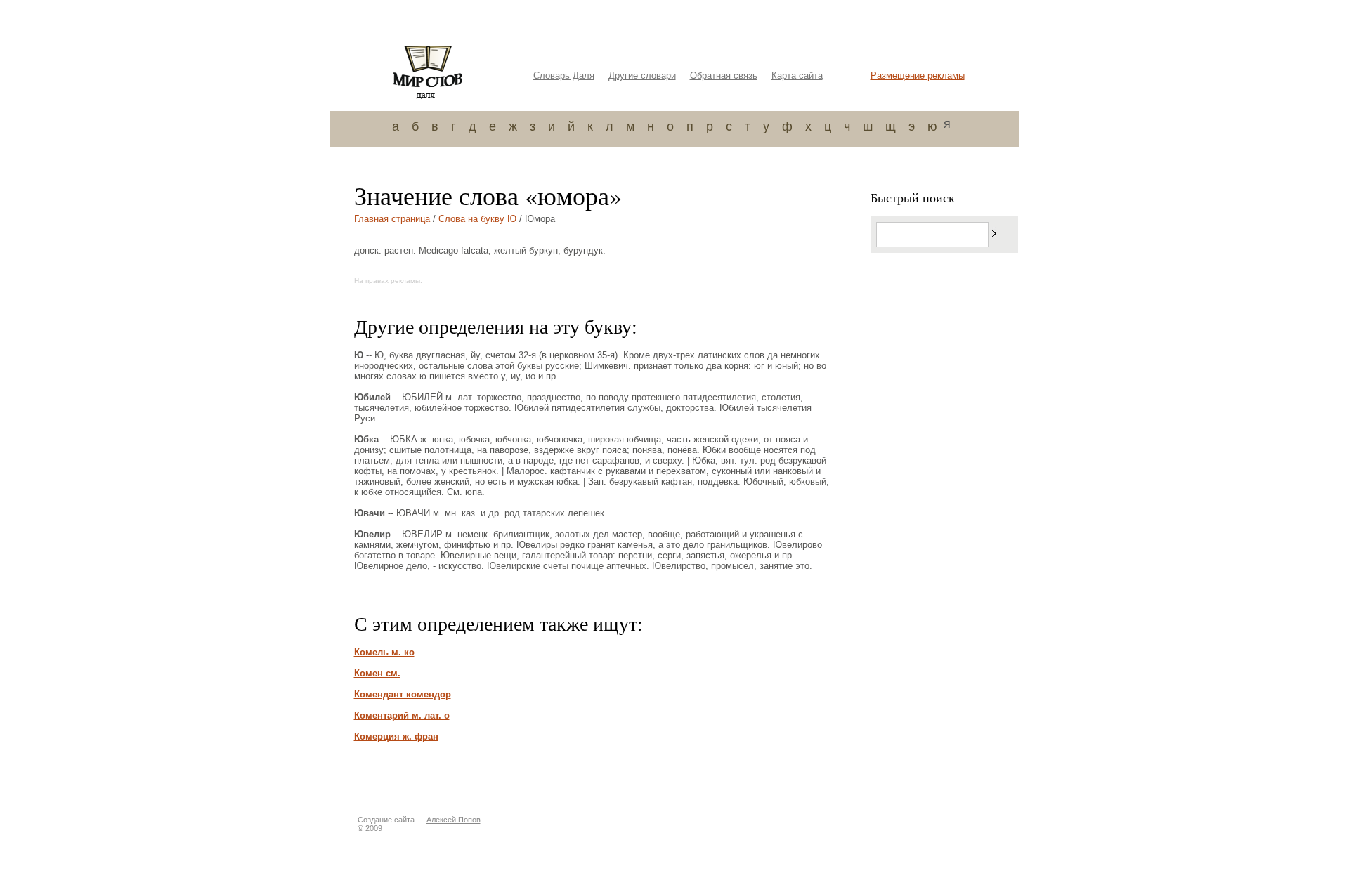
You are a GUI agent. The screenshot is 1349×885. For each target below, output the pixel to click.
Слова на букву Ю (477, 219)
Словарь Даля (563, 75)
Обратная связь (723, 75)
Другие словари (642, 75)
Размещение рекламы (918, 75)
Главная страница (392, 219)
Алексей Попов (453, 819)
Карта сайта (797, 75)
